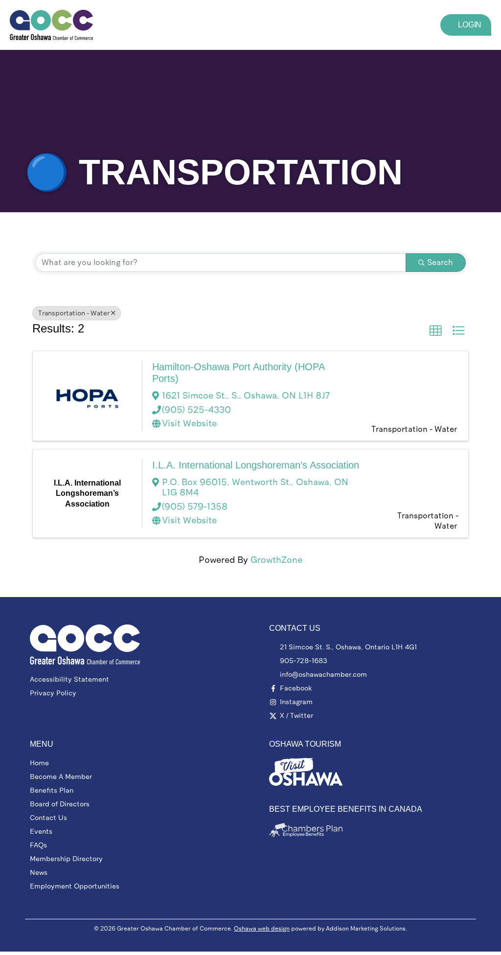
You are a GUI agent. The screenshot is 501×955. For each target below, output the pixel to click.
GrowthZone (276, 560)
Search (440, 262)
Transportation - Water (74, 313)
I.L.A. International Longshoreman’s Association (255, 465)
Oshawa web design (262, 928)
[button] (266, 25)
